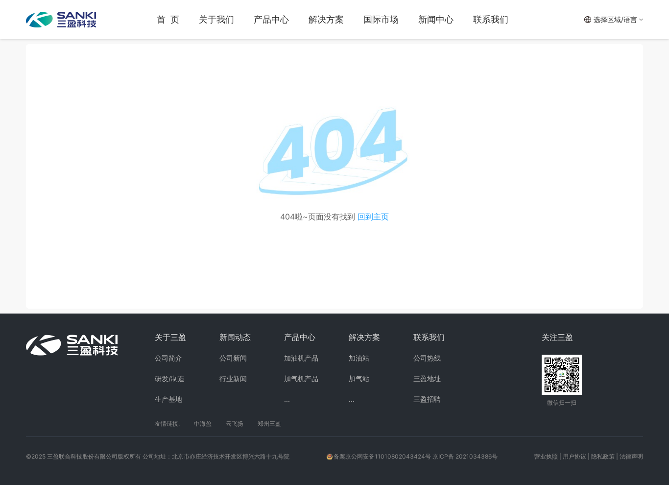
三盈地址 (427, 378)
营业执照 (546, 456)
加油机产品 (301, 358)
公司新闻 (233, 358)
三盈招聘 (427, 399)
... (287, 399)
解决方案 (326, 19)
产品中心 (271, 19)
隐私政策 (603, 456)
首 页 (168, 19)
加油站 (359, 358)
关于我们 (216, 19)
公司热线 (427, 358)
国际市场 (381, 19)
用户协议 (574, 456)
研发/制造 (170, 378)
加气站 (359, 378)
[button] (613, 20)
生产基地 (168, 399)
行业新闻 (233, 378)
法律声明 (631, 456)
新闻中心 (436, 19)
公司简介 (168, 358)
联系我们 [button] (490, 19)
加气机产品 (301, 378)
